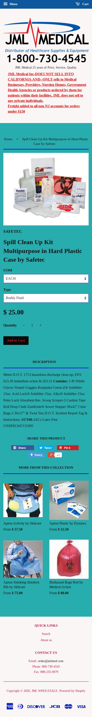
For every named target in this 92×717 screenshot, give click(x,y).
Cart (85, 4)
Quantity (10, 325)
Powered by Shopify (72, 691)
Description (44, 362)
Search (46, 634)
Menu (13, 4)
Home (8, 139)
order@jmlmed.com (50, 661)
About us (46, 640)
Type (7, 290)
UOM (7, 270)
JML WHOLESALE (45, 691)
